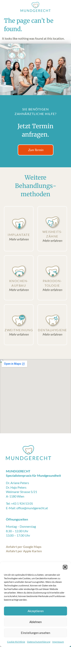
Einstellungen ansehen (35, 633)
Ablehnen (35, 622)
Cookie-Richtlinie (16, 641)
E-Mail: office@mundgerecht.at (27, 508)
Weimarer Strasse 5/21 (21, 492)
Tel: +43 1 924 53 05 (19, 503)
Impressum (58, 641)
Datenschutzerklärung (38, 641)
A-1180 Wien (15, 496)
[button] (65, 567)
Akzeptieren (36, 611)
